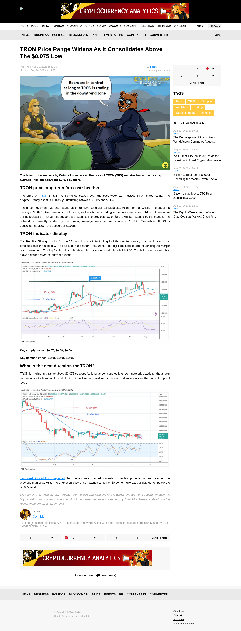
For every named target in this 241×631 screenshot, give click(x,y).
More (200, 25)
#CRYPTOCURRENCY (36, 25)
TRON (43, 195)
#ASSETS (115, 25)
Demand (206, 112)
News (26, 34)
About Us (178, 610)
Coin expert (136, 34)
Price (96, 34)
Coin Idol (39, 516)
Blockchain (78, 34)
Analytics (182, 107)
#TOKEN (72, 25)
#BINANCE (164, 25)
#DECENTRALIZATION (139, 25)
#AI (191, 25)
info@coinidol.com (183, 623)
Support (207, 101)
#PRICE (58, 25)
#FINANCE (87, 25)
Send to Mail (159, 537)
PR (121, 34)
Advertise (178, 619)
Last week (27, 478)
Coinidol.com (43, 478)
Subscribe (179, 615)
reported (58, 478)
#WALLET (180, 25)
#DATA (101, 25)
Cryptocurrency (185, 112)
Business (41, 34)
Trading (198, 107)
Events (110, 34)
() (95, 575)
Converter (159, 34)
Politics (58, 34)
